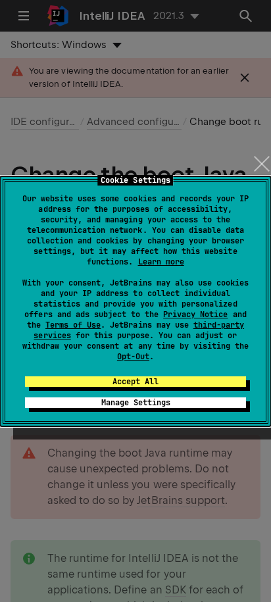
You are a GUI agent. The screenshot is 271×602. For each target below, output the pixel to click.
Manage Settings (135, 402)
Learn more (161, 262)
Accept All (135, 381)
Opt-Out (133, 356)
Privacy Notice (195, 314)
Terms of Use (73, 325)
